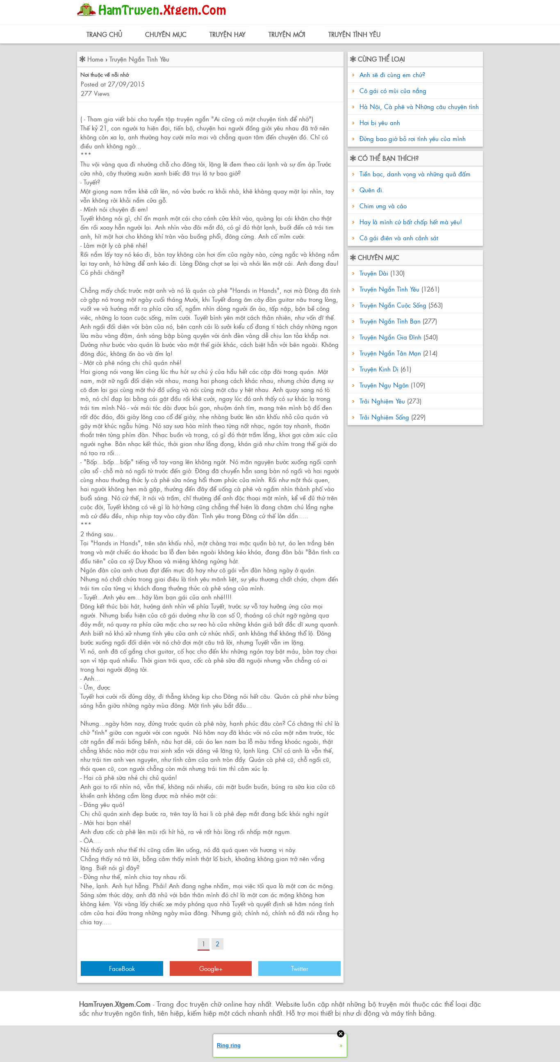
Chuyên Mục (166, 34)
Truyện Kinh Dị (379, 369)
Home (95, 59)
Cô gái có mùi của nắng (393, 90)
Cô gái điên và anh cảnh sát (397, 237)
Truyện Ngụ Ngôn (384, 385)
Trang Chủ (104, 34)
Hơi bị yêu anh (380, 122)
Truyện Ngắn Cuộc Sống (393, 305)
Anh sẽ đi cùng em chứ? (392, 74)
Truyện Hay (227, 34)
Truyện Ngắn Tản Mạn (390, 353)
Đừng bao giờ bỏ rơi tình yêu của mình (413, 138)
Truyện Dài (374, 273)
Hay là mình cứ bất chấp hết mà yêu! (409, 221)
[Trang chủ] (153, 18)
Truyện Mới (287, 34)
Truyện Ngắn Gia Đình (390, 337)
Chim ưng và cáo (382, 205)
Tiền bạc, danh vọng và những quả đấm (414, 173)
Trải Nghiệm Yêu (382, 401)
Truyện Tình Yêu (354, 34)
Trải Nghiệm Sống (384, 417)
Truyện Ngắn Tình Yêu (139, 59)
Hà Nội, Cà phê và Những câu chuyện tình (419, 106)
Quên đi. (370, 189)
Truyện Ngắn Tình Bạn (390, 321)
